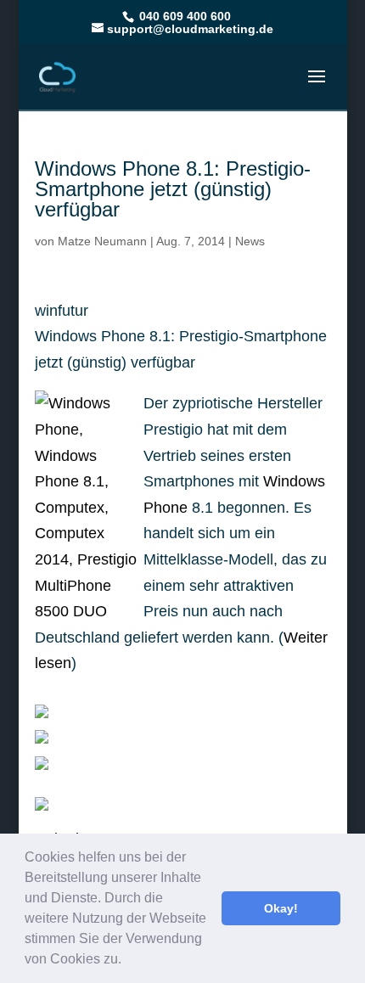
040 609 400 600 (183, 16)
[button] (127, 960)
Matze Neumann (102, 241)
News (250, 241)
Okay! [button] (281, 908)
